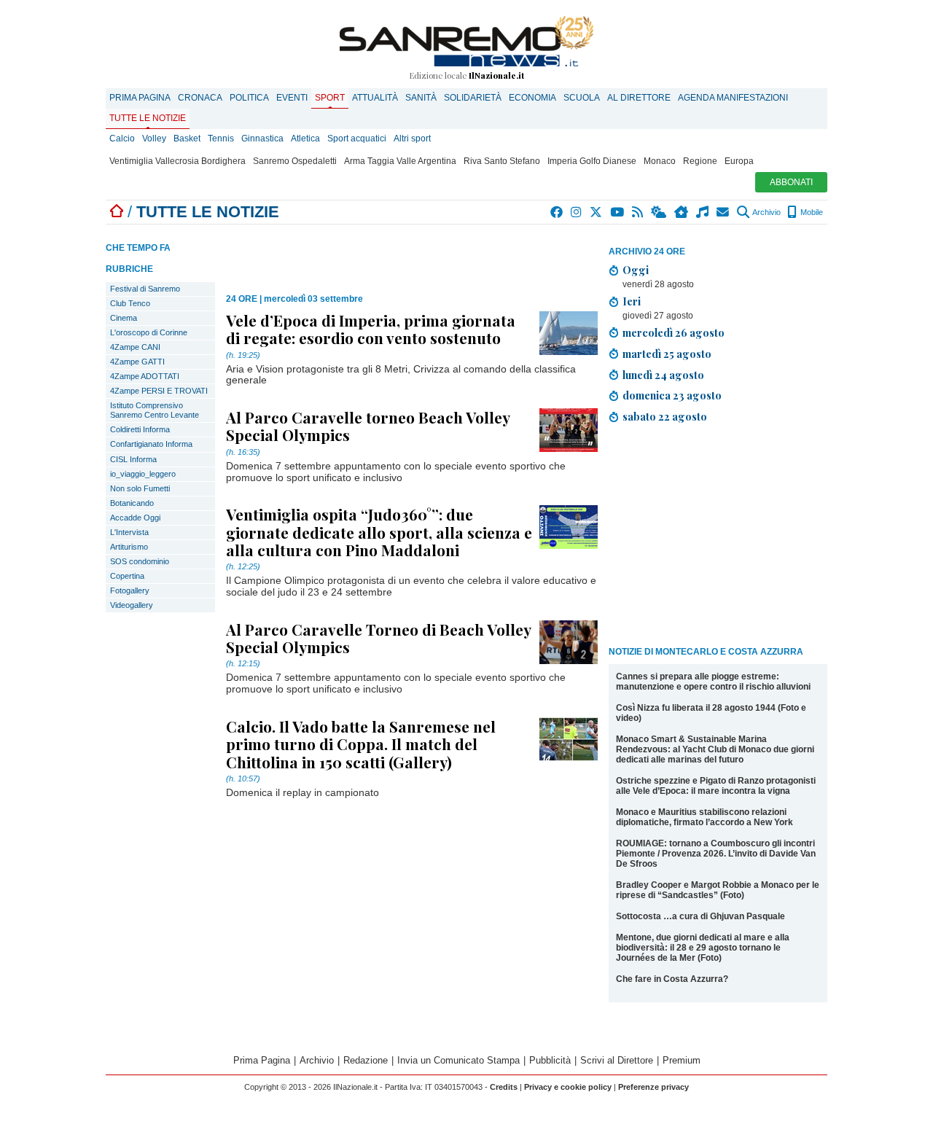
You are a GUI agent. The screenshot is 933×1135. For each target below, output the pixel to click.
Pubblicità (550, 1060)
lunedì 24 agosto (663, 374)
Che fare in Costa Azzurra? (672, 979)
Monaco (660, 161)
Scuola (581, 98)
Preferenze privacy (653, 1087)
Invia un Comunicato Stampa (458, 1060)
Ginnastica (262, 138)
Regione (700, 161)
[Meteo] (659, 212)
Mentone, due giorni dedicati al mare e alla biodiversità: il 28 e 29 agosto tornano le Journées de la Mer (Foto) (702, 947)
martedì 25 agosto (666, 353)
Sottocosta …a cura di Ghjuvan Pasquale (700, 916)
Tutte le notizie (147, 118)
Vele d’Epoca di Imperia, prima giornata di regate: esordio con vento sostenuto (370, 329)
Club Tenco (130, 303)
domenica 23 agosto (672, 395)
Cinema (123, 317)
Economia (532, 98)
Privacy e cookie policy (568, 1087)
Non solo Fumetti (140, 488)
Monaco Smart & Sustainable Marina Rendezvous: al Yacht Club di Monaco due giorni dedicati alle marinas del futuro (715, 749)
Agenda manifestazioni (733, 98)
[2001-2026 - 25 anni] (466, 41)
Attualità (375, 98)
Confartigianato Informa (151, 444)
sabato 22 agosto (664, 416)
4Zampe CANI (135, 347)
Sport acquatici (356, 138)
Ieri (631, 301)
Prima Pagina (140, 98)
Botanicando (132, 503)
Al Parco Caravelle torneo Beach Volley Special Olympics (368, 426)
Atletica (305, 138)
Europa (739, 161)
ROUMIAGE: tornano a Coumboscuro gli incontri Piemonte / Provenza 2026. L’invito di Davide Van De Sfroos (716, 853)
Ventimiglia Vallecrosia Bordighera (177, 161)
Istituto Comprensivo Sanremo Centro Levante (154, 410)
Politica (249, 98)
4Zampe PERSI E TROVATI (159, 390)
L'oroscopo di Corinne (148, 332)
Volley (154, 138)
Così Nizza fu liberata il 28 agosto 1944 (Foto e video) (711, 713)
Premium (681, 1060)
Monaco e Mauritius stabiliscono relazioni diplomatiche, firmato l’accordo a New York (704, 817)
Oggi (635, 269)
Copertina (127, 576)
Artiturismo (129, 546)
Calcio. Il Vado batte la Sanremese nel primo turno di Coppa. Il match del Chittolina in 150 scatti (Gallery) (361, 743)
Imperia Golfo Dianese (591, 161)
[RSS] (638, 212)
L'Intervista (129, 532)
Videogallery (131, 605)
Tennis (221, 138)
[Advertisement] (718, 537)
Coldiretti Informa (140, 429)
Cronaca (200, 98)
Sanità (421, 98)
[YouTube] (617, 212)
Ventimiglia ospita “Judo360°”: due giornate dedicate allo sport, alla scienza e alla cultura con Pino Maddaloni (379, 531)
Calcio (122, 138)
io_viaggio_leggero (143, 473)
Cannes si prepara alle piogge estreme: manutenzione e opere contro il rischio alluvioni (713, 681)
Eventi (292, 98)
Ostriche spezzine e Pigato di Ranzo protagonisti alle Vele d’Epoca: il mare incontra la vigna (716, 786)
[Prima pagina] (116, 212)
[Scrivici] (723, 212)
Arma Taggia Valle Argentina (400, 161)
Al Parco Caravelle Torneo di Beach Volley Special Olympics (378, 638)
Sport (330, 98)
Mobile (810, 212)
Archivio (766, 212)
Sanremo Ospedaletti (295, 161)
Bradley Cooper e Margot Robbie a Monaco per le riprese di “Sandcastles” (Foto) (717, 890)
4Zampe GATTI (137, 361)
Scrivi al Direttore (616, 1060)
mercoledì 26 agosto (673, 332)
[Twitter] (597, 212)
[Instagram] (577, 212)
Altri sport (412, 138)
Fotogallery (129, 590)
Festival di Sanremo (145, 288)
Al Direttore (639, 98)
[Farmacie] (682, 212)
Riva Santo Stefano (502, 161)
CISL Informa (133, 459)
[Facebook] (557, 212)
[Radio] (703, 212)
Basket (186, 138)
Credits (504, 1087)
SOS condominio (139, 561)
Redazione (365, 1060)
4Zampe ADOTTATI (144, 376)
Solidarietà (472, 98)
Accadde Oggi (135, 517)
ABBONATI (791, 182)
